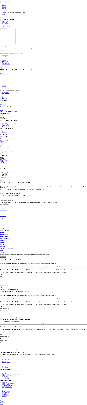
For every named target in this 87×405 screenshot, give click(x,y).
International (4, 7)
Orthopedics (4, 62)
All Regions (8, 1)
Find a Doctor (4, 79)
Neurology (4, 60)
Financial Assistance (5, 92)
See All (2, 228)
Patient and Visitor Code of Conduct (8, 372)
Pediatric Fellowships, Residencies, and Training (10, 123)
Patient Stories (4, 96)
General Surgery (5, 58)
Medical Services (5, 394)
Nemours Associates (5, 395)
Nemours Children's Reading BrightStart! (9, 383)
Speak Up (4, 97)
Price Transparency (5, 376)
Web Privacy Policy (5, 378)
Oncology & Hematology (6, 61)
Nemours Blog (4, 382)
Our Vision (4, 5)
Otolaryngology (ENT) (6, 63)
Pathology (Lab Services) (6, 64)
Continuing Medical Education (7, 122)
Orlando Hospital (5, 22)
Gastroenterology (5, 57)
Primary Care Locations (6, 23)
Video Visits (4, 86)
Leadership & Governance (6, 364)
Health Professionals (5, 392)
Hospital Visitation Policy (6, 371)
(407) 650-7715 (4, 171)
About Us (4, 361)
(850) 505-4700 (4, 175)
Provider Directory (5, 367)
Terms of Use (4, 377)
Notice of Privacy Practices (6, 375)
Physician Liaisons (5, 131)
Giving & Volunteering (6, 93)
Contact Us (4, 390)
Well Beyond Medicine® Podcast (7, 385)
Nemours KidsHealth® (6, 384)
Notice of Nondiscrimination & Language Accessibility (11, 374)
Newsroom (4, 396)
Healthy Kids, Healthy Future (7, 386)
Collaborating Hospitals (6, 26)
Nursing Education (5, 124)
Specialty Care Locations (6, 25)
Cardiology (4, 56)
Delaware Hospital (5, 21)
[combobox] (5, 148)
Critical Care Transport (6, 130)
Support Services (5, 98)
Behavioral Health (5, 55)
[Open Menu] (0, 146)
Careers (3, 9)
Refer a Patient (4, 6)
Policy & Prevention (5, 366)
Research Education (5, 125)
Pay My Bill (4, 8)
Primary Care (4, 80)
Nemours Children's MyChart (7, 95)
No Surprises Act (5, 373)
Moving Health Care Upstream (7, 387)
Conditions (4, 389)
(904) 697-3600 (4, 173)
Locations (4, 365)
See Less (5, 228)
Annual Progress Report (6, 362)
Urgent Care (4, 85)
